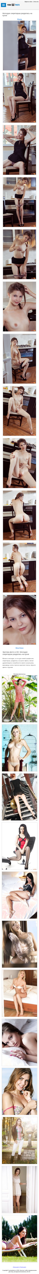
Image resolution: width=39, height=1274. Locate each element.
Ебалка (19, 19)
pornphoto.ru (12, 1270)
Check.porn (23, 1267)
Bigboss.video (28, 1)
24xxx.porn (16, 1267)
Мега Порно (20, 648)
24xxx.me (35, 1)
